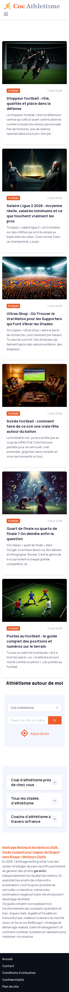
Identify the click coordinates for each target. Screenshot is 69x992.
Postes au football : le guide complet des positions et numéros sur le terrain (32, 641)
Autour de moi (39, 733)
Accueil (7, 959)
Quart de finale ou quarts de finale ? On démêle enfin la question (32, 533)
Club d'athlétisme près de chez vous (31, 782)
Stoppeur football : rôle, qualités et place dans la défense (29, 103)
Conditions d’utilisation (19, 973)
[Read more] (34, 62)
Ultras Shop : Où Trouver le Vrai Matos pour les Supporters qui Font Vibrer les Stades (34, 318)
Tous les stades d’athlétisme (25, 801)
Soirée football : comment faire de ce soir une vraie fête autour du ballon (33, 426)
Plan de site (10, 986)
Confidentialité (13, 980)
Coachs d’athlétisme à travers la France (31, 819)
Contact (8, 966)
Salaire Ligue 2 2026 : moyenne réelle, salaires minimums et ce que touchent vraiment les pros (34, 213)
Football (13, 90)
